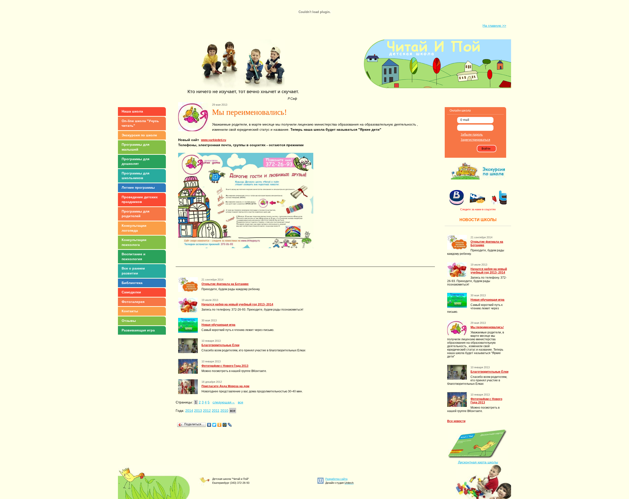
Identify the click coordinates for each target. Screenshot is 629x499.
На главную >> (494, 26)
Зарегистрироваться (475, 140)
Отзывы (129, 321)
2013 (198, 411)
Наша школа (132, 111)
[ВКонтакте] (209, 425)
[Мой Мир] (224, 425)
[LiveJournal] (229, 425)
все (240, 402)
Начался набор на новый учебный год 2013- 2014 (237, 304)
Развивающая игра (138, 330)
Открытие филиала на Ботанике (225, 284)
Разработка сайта (336, 478)
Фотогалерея (133, 302)
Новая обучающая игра (218, 325)
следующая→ (224, 402)
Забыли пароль (472, 135)
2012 (207, 411)
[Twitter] (214, 425)
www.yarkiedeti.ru (213, 140)
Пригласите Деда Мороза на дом (225, 386)
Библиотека (132, 283)
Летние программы (138, 187)
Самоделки (131, 292)
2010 (224, 411)
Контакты (130, 311)
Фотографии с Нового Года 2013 (224, 366)
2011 (215, 411)
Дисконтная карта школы (478, 462)
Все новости (456, 421)
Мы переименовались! (487, 327)
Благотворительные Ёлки (220, 345)
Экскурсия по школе (139, 135)
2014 (189, 411)
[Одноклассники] (219, 425)
